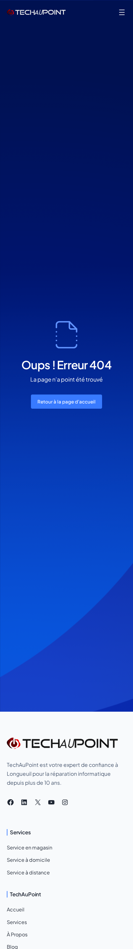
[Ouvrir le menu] (122, 12)
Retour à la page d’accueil (66, 401)
